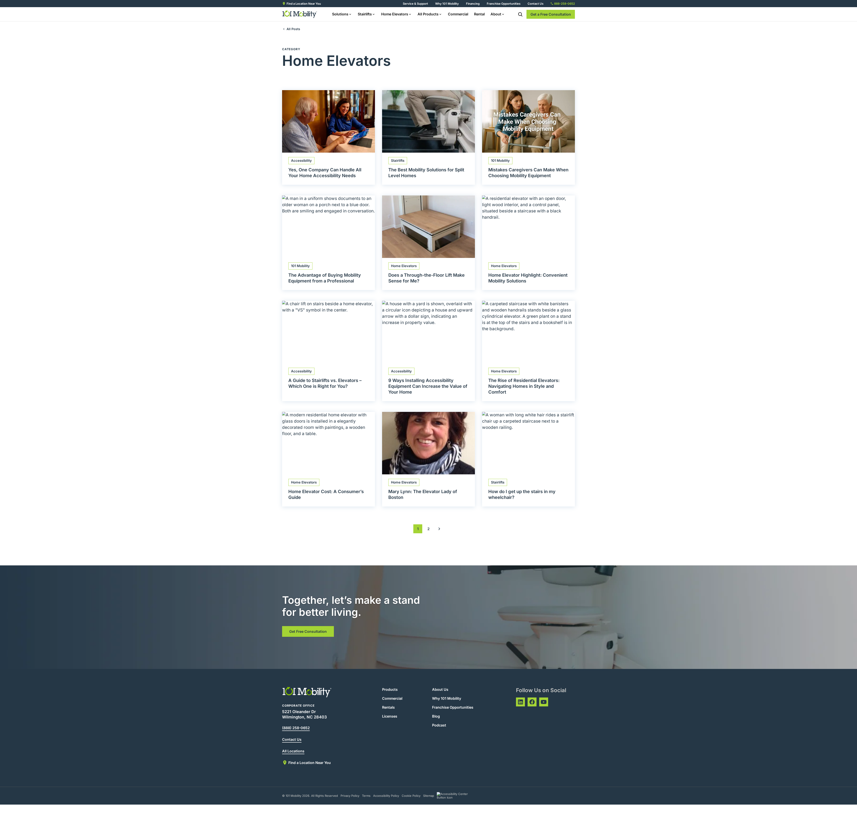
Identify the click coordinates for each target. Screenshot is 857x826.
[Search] (520, 14)
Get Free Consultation (308, 631)
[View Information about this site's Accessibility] (456, 795)
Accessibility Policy (386, 795)
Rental (479, 14)
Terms (366, 795)
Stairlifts (365, 14)
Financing (473, 3)
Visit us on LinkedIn (520, 701)
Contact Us (535, 3)
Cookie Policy (411, 795)
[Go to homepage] (300, 14)
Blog (436, 716)
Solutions (340, 14)
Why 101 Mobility (447, 3)
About (496, 14)
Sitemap (428, 795)
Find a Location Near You (304, 3)
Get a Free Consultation (550, 14)
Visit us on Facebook (532, 701)
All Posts (293, 29)
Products (390, 689)
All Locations (293, 751)
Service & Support (415, 3)
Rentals (388, 707)
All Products (428, 14)
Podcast (439, 725)
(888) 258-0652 (296, 728)
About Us (440, 689)
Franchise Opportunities (503, 3)
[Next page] (439, 528)
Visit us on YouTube (543, 701)
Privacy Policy (350, 795)
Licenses (389, 716)
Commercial (458, 14)
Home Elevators (394, 14)
